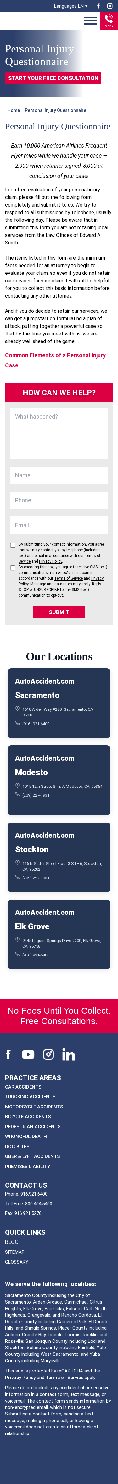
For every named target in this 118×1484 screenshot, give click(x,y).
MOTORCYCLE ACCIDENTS (34, 1107)
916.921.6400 (34, 1194)
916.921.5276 (28, 1213)
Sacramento (37, 695)
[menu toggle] (90, 21)
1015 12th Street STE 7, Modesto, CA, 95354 (62, 786)
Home (14, 110)
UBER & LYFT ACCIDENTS (32, 1156)
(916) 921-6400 (35, 723)
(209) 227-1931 (35, 795)
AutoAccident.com (44, 681)
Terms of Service (64, 1377)
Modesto (31, 772)
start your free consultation (53, 78)
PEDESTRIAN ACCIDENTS (33, 1127)
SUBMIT (59, 612)
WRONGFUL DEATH (26, 1136)
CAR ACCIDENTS (23, 1087)
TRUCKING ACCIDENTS (30, 1097)
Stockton (31, 849)
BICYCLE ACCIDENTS (28, 1116)
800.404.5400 (38, 1204)
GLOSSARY (16, 1262)
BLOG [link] (12, 1242)
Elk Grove (32, 926)
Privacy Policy (20, 1377)
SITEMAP (15, 1252)
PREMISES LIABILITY (27, 1166)
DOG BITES (17, 1146)
